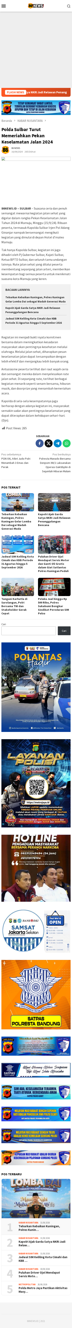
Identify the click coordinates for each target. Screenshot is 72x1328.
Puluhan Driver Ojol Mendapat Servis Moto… (39, 1274)
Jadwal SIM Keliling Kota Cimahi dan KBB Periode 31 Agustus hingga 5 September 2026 (17, 562)
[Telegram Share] (58, 443)
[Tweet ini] (49, 443)
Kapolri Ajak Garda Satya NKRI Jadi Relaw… (42, 1243)
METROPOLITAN (27, 1284)
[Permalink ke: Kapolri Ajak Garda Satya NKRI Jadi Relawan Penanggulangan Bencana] (54, 502)
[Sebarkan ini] (40, 443)
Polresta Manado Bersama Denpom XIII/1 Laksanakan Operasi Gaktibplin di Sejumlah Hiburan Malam (55, 463)
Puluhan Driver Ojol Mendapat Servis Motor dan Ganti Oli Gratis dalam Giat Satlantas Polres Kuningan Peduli (53, 564)
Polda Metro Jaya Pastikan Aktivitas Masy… (43, 1289)
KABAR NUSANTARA (28, 1222)
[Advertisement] (36, 50)
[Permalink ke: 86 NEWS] (5, 150)
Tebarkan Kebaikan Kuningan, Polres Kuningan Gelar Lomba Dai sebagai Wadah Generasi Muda (16, 521)
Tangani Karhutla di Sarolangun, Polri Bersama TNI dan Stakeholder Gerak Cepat (14, 606)
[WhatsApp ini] (67, 443)
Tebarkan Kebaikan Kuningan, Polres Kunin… (39, 1228)
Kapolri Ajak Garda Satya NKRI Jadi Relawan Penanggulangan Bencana (54, 519)
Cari (3, 624)
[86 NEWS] (36, 5)
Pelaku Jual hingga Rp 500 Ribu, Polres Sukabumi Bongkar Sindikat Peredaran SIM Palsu (53, 606)
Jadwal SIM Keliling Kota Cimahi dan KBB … (43, 1259)
